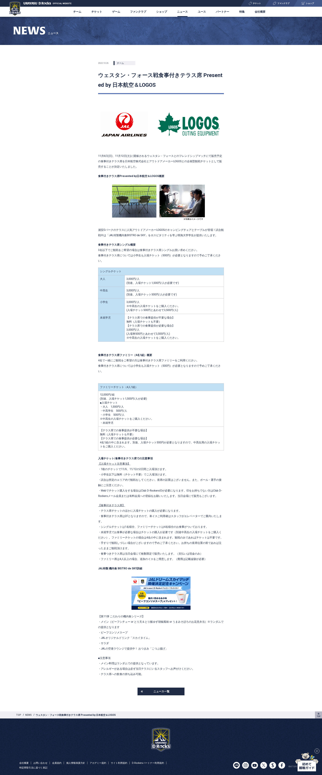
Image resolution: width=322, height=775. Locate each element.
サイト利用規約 (119, 763)
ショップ (161, 11)
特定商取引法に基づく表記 (33, 767)
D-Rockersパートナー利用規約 (148, 763)
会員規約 (57, 763)
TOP (18, 715)
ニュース (182, 11)
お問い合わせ (40, 763)
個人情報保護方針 (75, 763)
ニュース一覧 (161, 691)
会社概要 (260, 11)
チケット (96, 11)
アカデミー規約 (98, 763)
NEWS (28, 715)
